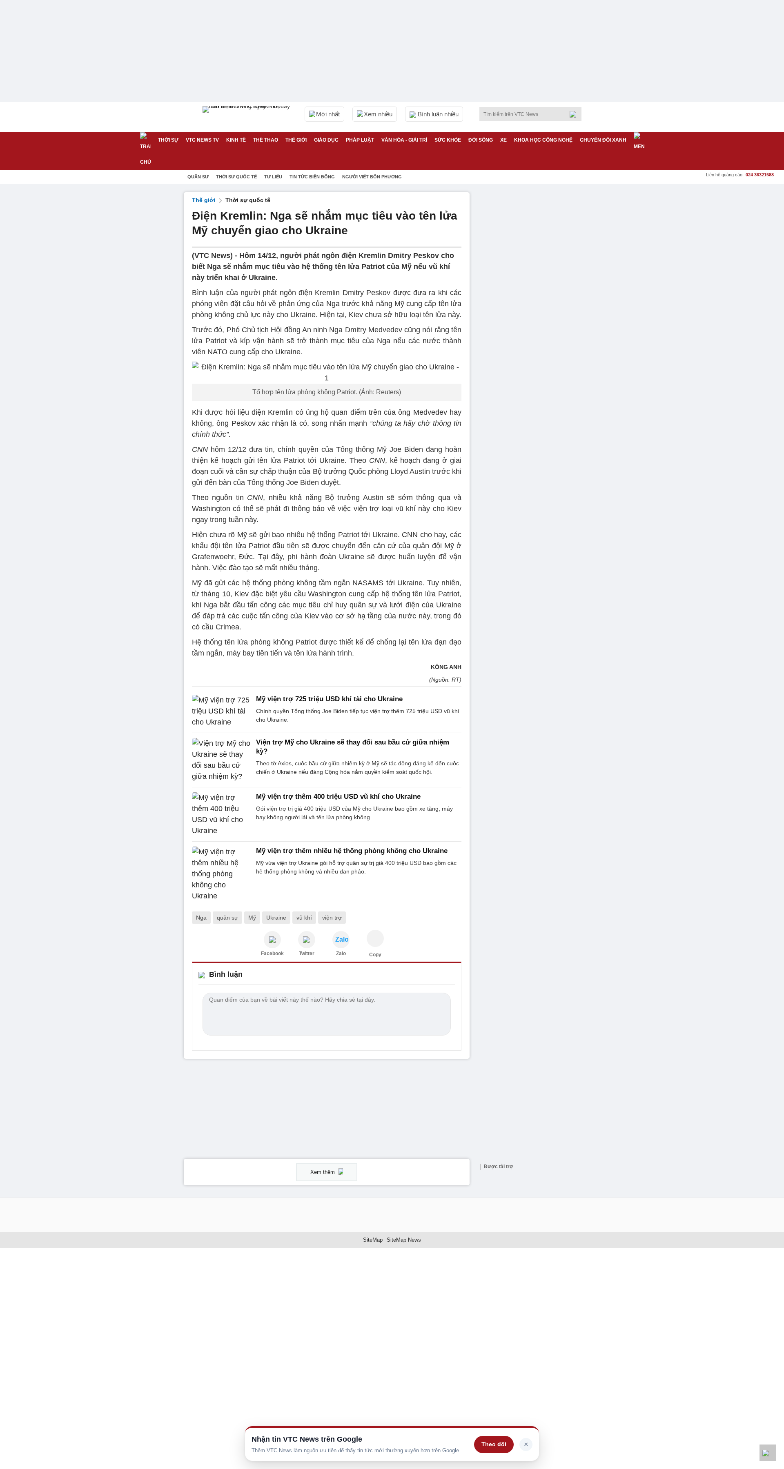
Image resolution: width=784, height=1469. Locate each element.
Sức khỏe (447, 140)
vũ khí (304, 917)
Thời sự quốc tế (236, 176)
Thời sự (168, 140)
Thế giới (296, 140)
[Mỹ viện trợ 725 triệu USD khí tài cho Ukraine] (221, 711)
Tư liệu (273, 176)
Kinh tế (236, 140)
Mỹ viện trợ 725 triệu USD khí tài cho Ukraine (329, 699)
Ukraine (276, 917)
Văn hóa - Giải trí (404, 140)
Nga (201, 917)
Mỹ (252, 917)
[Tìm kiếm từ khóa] (575, 114)
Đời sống (480, 140)
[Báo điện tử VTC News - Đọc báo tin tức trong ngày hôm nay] (247, 117)
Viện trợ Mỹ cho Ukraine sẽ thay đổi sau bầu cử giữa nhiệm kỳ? (352, 746)
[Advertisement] (539, 314)
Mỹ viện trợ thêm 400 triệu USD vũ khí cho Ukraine (338, 796)
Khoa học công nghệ (543, 140)
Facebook (272, 953)
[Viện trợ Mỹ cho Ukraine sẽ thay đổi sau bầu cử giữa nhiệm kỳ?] (221, 760)
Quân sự (198, 176)
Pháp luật (360, 140)
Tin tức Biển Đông (312, 176)
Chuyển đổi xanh (603, 140)
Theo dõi (493, 1444)
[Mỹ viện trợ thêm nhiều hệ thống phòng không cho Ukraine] (221, 874)
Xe (503, 140)
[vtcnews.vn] (272, 939)
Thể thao (265, 140)
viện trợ (332, 917)
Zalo (341, 953)
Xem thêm (323, 1172)
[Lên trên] (768, 1453)
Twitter (306, 953)
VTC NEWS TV (202, 140)
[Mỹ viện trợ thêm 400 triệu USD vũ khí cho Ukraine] (221, 814)
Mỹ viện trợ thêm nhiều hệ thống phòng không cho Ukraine (352, 851)
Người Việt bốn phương (372, 176)
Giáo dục (326, 140)
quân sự (227, 917)
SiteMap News (404, 1240)
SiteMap (373, 1240)
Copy (375, 955)
